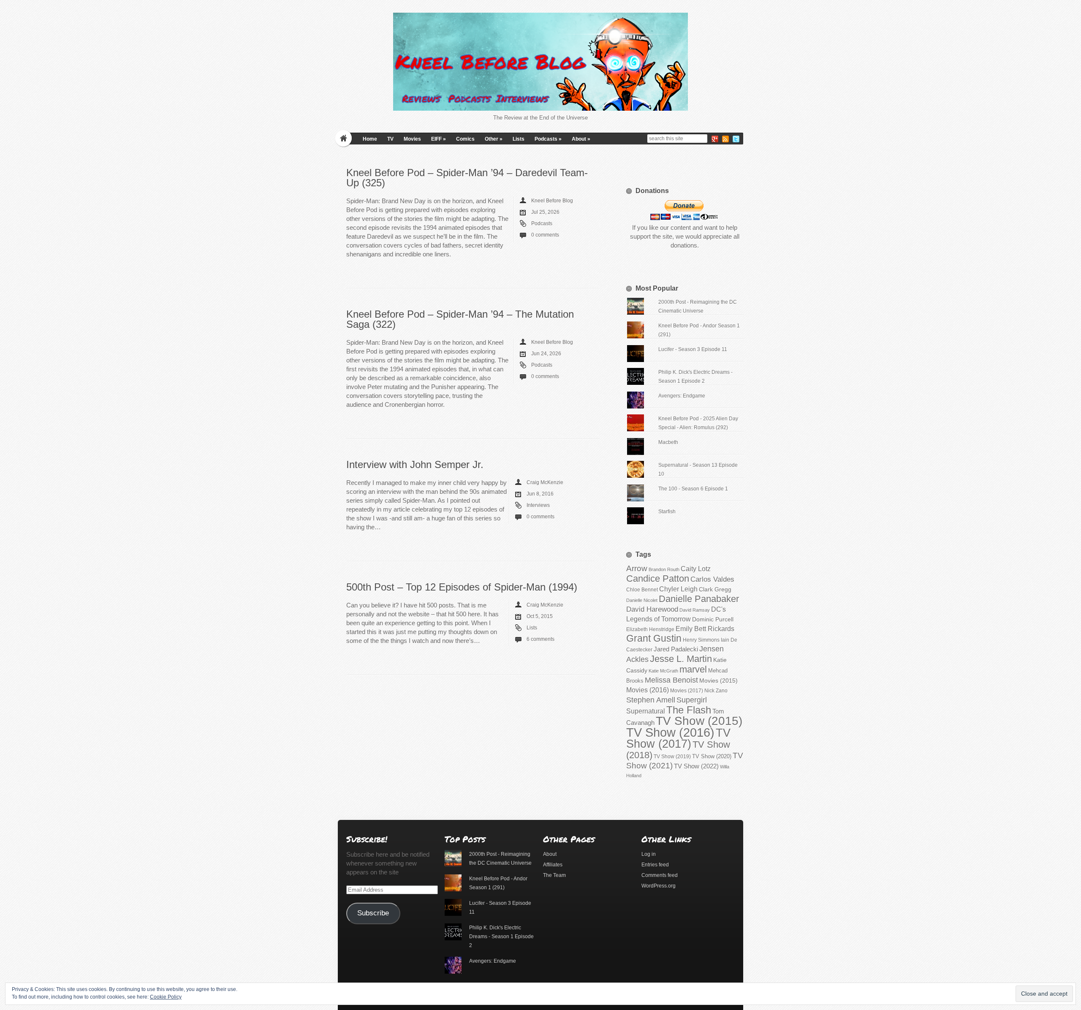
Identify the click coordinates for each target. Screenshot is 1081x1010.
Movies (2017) (686, 691)
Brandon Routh (664, 569)
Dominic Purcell (712, 619)
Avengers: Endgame (681, 396)
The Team (554, 875)
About (581, 139)
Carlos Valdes (712, 579)
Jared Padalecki (676, 649)
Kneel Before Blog (552, 201)
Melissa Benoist (671, 679)
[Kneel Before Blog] (540, 62)
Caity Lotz (696, 568)
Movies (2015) (718, 680)
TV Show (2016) (670, 732)
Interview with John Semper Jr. (414, 464)
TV (390, 139)
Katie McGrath (663, 670)
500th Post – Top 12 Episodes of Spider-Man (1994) (461, 587)
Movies (412, 139)
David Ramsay (694, 610)
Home (370, 139)
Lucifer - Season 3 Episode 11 (692, 349)
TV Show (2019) (672, 757)
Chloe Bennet (642, 590)
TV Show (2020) (711, 756)
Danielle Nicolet (641, 600)
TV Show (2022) (696, 766)
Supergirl (691, 699)
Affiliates (552, 865)
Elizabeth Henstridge (650, 629)
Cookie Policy (166, 997)
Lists (518, 139)
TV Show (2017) (678, 738)
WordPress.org (658, 886)
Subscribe (373, 913)
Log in (648, 854)
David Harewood (652, 609)
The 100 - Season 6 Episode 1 (693, 489)
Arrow (636, 568)
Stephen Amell (650, 699)
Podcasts (548, 139)
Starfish (667, 512)
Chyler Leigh (678, 589)
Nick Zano (716, 691)
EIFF (438, 139)
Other (493, 139)
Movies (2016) (647, 690)
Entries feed (655, 865)
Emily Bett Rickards (705, 628)
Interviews (538, 505)
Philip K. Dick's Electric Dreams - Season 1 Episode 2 (501, 936)
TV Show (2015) (699, 720)
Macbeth (668, 442)
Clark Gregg (715, 589)
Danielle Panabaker (699, 598)
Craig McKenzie (545, 482)
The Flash (688, 710)
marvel (693, 669)
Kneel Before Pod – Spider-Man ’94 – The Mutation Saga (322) (460, 319)
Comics (465, 139)
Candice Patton (657, 578)
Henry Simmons (701, 640)
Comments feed (659, 875)
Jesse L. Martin (681, 658)
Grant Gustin (654, 638)
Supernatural (645, 711)
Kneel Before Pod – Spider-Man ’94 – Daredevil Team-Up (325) (467, 177)
